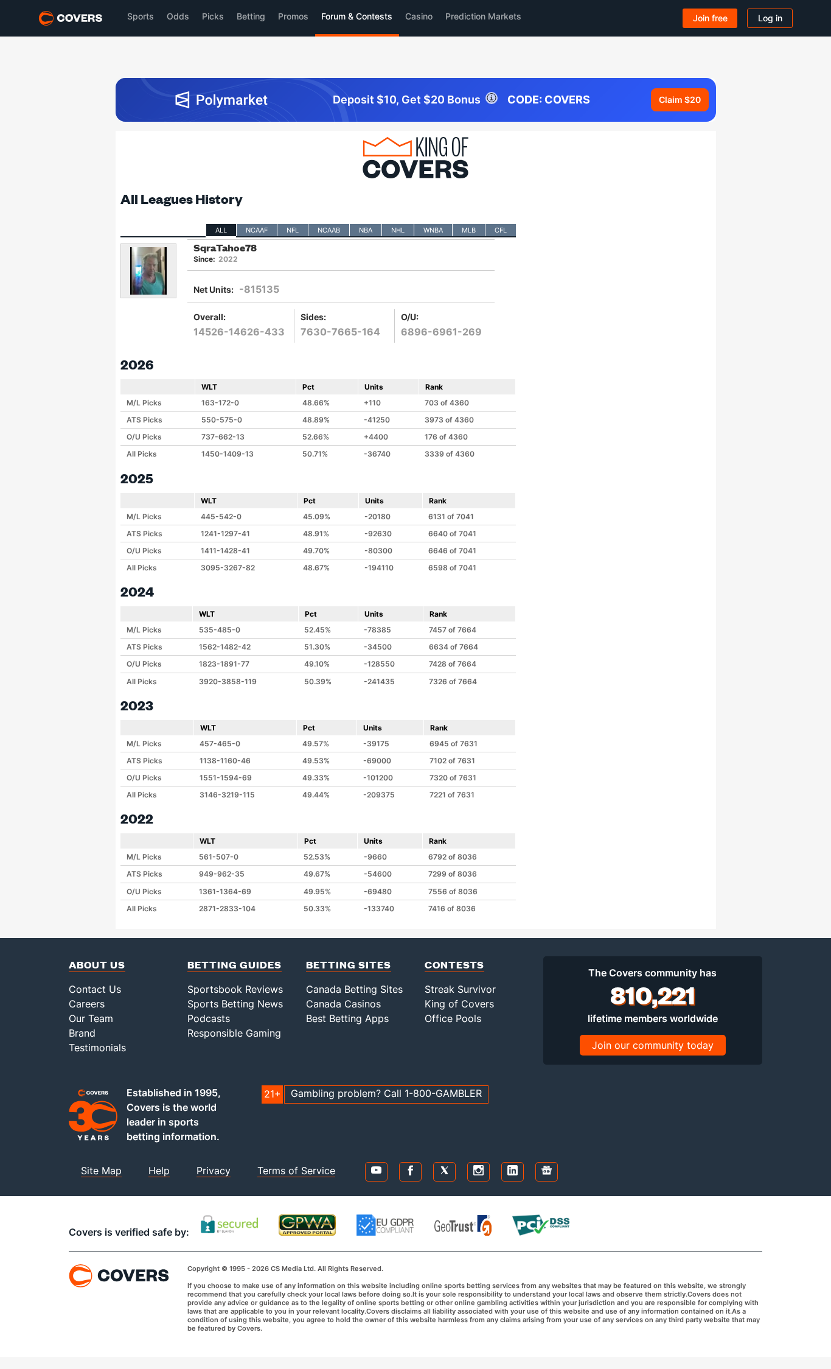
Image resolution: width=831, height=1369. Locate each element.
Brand (82, 1033)
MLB (469, 230)
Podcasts (208, 1018)
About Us (97, 965)
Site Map (101, 1170)
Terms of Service (296, 1170)
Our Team (91, 1018)
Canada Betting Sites (354, 989)
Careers (87, 1004)
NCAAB (329, 230)
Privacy (213, 1170)
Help (159, 1170)
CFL (501, 230)
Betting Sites (348, 965)
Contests (454, 965)
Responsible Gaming (234, 1033)
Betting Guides (234, 965)
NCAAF (257, 230)
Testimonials (97, 1048)
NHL (398, 230)
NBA (365, 230)
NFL (293, 230)
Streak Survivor (460, 989)
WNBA (433, 230)
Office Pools (453, 1018)
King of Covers (459, 1004)
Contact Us (95, 989)
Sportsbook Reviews (235, 989)
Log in (770, 18)
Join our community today (653, 1045)
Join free (710, 18)
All (221, 230)
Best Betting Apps (347, 1018)
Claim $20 (680, 99)
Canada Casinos (343, 1004)
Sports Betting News (235, 1004)
